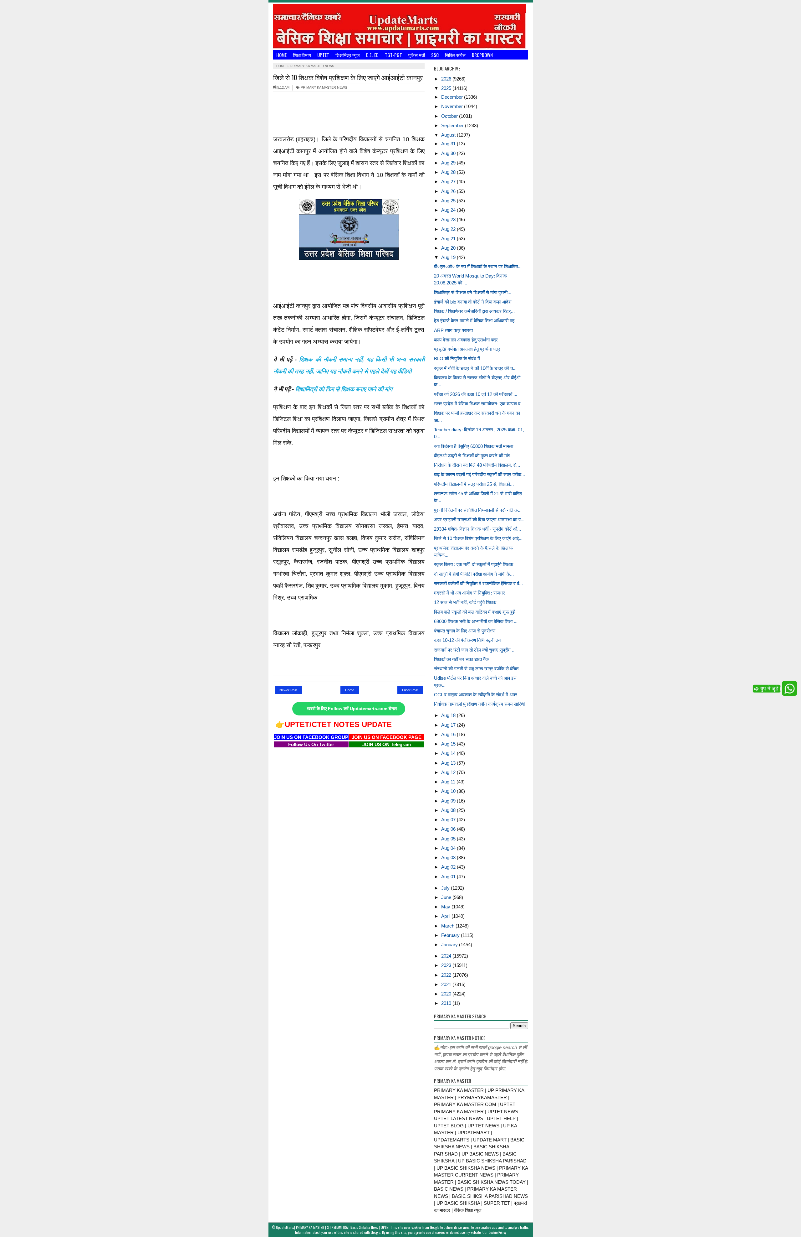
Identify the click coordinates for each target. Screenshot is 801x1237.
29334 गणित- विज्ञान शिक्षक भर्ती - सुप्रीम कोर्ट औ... (477, 529)
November (452, 106)
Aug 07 (449, 819)
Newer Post (288, 690)
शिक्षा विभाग (302, 54)
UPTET (323, 54)
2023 (446, 965)
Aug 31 (449, 143)
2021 (446, 984)
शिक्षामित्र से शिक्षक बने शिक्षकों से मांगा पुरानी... (472, 292)
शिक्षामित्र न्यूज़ (347, 54)
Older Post (410, 690)
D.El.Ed (372, 54)
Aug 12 (449, 772)
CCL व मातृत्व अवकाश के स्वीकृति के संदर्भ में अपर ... (478, 694)
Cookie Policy (497, 1232)
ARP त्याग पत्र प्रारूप (453, 330)
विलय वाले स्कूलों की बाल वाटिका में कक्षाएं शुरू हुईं (474, 612)
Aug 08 (449, 810)
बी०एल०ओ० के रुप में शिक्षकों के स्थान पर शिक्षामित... (478, 266)
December (452, 97)
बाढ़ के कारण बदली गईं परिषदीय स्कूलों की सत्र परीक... (479, 474)
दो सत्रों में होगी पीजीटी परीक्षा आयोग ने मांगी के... (474, 574)
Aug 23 (449, 219)
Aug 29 (449, 162)
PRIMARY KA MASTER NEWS (323, 87)
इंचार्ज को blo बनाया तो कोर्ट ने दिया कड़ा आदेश (473, 301)
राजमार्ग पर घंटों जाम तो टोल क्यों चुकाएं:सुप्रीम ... (475, 649)
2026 (446, 78)
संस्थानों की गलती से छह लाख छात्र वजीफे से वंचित (476, 668)
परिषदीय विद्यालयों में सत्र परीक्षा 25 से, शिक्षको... (474, 484)
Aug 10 (449, 791)
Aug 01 (449, 876)
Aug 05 (449, 838)
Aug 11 (449, 781)
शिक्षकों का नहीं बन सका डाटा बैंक (461, 659)
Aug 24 (449, 210)
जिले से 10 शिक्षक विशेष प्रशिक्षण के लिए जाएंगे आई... (478, 538)
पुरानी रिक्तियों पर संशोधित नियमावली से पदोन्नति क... (478, 510)
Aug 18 (449, 715)
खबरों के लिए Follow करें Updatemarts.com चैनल (352, 708)
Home (281, 54)
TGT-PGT (393, 54)
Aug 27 (449, 181)
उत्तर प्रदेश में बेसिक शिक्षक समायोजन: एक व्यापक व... (479, 403)
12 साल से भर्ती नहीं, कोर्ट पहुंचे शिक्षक (465, 602)
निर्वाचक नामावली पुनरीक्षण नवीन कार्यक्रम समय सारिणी (479, 704)
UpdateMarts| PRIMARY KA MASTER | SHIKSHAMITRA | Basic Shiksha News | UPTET (333, 1227)
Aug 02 (449, 867)
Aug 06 (449, 829)
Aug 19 (449, 257)
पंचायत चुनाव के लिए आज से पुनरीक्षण (464, 630)
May (446, 906)
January (450, 944)
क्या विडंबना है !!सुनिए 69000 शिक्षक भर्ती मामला (473, 446)
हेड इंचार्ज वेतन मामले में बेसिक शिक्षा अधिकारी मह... (476, 320)
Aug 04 (449, 848)
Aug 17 (449, 725)
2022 (446, 975)
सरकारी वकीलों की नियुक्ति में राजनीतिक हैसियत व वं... (478, 583)
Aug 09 (449, 800)
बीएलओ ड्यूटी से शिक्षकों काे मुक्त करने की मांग (472, 455)
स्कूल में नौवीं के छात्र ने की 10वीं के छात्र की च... (475, 368)
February (451, 935)
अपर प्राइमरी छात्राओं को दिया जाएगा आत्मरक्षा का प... (479, 519)
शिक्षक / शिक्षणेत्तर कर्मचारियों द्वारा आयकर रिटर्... (474, 311)
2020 (446, 993)
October (450, 116)
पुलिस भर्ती (416, 54)
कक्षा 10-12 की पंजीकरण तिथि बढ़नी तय (467, 640)
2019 (446, 1003)
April (446, 916)
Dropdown (482, 54)
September (453, 125)
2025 (446, 88)
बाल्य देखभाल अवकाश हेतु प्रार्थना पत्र (466, 339)
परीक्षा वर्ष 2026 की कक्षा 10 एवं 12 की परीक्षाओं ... (475, 394)
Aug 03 (449, 857)
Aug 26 (449, 191)
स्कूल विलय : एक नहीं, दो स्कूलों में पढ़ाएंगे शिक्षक (473, 564)
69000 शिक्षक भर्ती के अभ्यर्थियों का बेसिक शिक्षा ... (476, 621)
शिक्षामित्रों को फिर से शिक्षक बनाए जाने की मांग (343, 389)
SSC (435, 54)
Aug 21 (449, 238)
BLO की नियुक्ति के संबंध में (457, 358)
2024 (446, 956)
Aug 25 (449, 200)
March (448, 925)
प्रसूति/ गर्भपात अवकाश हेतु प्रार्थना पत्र (467, 349)
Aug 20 (449, 248)
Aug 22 (449, 229)
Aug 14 (449, 753)
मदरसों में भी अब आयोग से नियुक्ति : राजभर (469, 592)
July (446, 888)
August (449, 135)
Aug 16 (449, 734)
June (446, 897)
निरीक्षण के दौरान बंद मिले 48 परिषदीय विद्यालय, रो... (477, 465)
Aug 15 (449, 743)
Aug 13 (449, 763)
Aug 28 (449, 172)
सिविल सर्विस (455, 54)
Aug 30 (449, 153)
